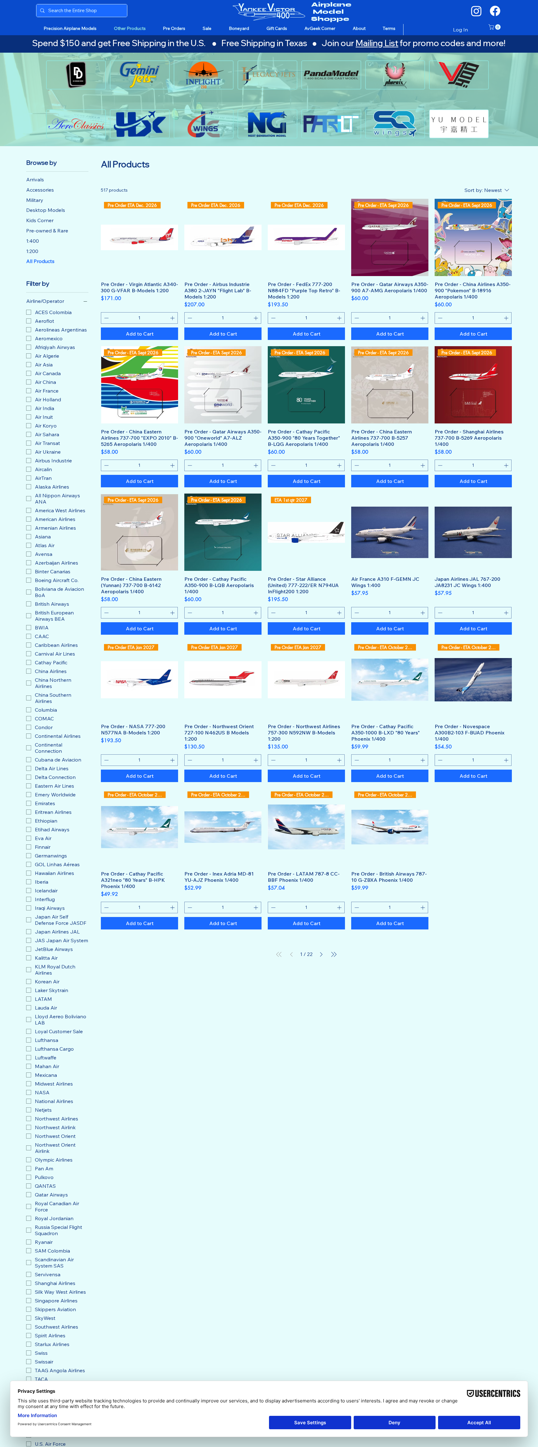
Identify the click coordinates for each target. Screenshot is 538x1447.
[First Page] (279, 954)
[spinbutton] (139, 318)
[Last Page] (333, 954)
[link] (495, 27)
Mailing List (377, 43)
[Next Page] (321, 954)
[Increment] (173, 318)
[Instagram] (476, 11)
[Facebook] (495, 11)
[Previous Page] (291, 954)
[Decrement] (106, 318)
